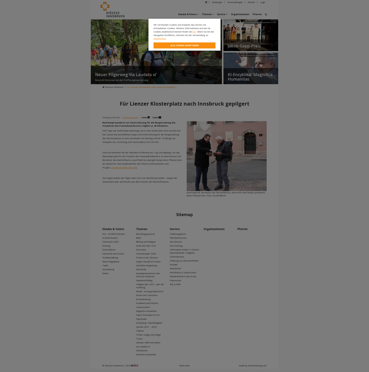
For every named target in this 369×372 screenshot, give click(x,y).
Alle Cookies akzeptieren (184, 45)
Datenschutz (160, 38)
